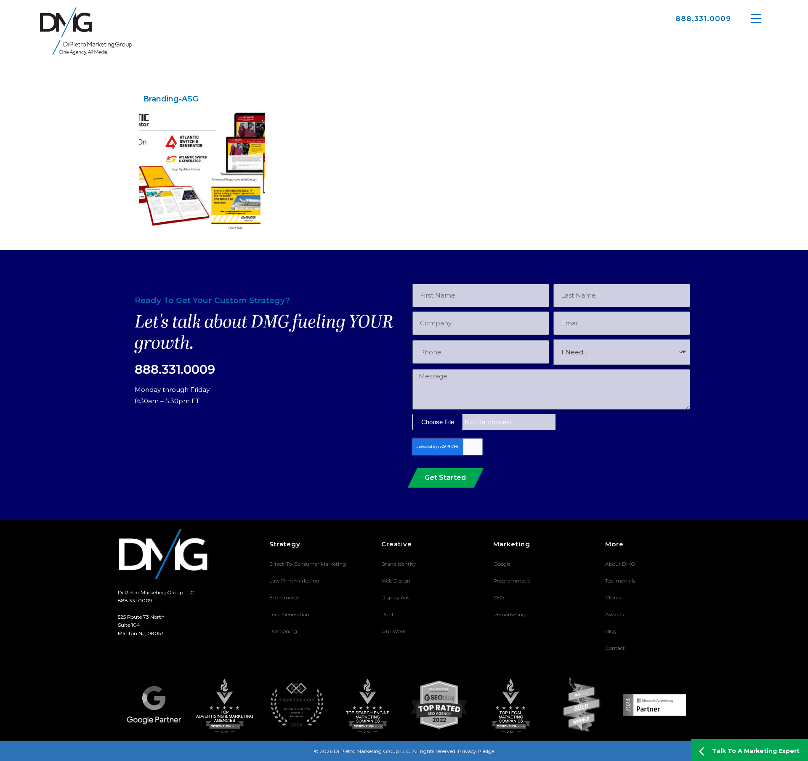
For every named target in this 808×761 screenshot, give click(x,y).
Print (387, 614)
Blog (611, 631)
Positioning (283, 631)
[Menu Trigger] (756, 17)
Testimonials (620, 580)
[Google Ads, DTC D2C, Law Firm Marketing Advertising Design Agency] (86, 31)
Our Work (393, 631)
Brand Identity (398, 564)
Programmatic (511, 580)
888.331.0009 (703, 18)
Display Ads (395, 597)
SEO (498, 597)
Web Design (395, 580)
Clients (613, 597)
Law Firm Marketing (294, 580)
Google (501, 564)
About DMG (620, 564)
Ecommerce (284, 597)
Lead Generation (289, 614)
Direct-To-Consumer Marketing (307, 564)
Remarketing (509, 614)
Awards (614, 614)
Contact (615, 648)
